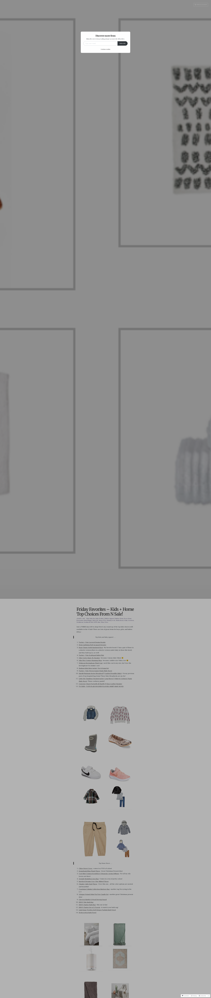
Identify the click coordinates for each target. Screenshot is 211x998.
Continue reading (105, 49)
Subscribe (123, 43)
